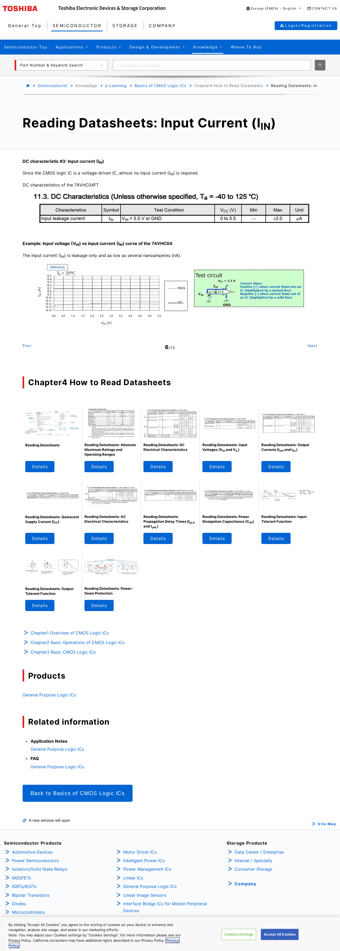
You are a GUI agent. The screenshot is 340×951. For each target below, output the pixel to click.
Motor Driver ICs (140, 852)
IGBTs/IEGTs (24, 886)
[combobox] (212, 65)
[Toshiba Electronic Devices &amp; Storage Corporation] (111, 8)
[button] (273, 9)
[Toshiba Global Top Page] (30, 8)
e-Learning (116, 85)
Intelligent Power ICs (144, 860)
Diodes (19, 903)
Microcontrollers (28, 912)
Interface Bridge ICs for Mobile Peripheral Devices (165, 907)
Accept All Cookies (280, 934)
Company (245, 883)
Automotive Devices (32, 852)
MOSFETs (21, 878)
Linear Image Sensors (144, 895)
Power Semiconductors (35, 860)
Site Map (327, 824)
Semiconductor (52, 85)
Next (312, 345)
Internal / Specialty (253, 860)
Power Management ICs (147, 869)
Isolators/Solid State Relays (39, 869)
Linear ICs (133, 878)
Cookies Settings (238, 934)
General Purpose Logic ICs (49, 694)
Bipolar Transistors (30, 895)
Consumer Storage (253, 869)
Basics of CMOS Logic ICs (160, 85)
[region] (170, 934)
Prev (27, 345)
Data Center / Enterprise (259, 852)
